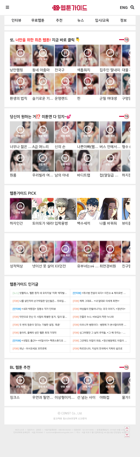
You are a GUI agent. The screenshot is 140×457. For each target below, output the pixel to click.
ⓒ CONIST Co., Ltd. (70, 413)
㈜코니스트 (19, 430)
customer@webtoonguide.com (59, 432)
